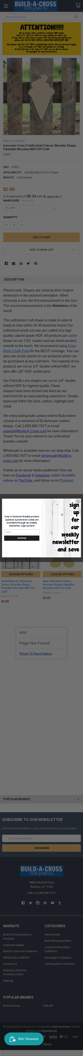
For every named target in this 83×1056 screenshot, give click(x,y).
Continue (21, 538)
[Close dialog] (78, 501)
